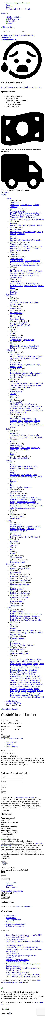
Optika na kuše (20, 412)
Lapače (12, 356)
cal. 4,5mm (14, 302)
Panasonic (19, 687)
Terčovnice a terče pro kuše (20, 406)
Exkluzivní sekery (16, 601)
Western (13, 630)
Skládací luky (15, 475)
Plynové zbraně (15, 230)
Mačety (32, 500)
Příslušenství (10, 350)
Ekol (26, 670)
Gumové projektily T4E (19, 323)
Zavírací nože (34, 265)
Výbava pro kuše (16, 402)
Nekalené (20, 537)
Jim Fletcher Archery (28, 678)
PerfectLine (36, 687)
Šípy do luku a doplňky (26, 477)
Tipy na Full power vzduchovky (12, 87)
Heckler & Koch (28, 674)
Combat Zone (21, 668)
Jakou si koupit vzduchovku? (16, 939)
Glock (12, 284)
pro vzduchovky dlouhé (23, 385)
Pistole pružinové (16, 248)
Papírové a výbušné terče (26, 356)
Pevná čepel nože (27, 498)
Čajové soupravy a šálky (33, 620)
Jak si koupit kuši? (12, 953)
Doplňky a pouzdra (17, 425)
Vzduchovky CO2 (17, 215)
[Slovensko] (10, 21)
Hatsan (18, 674)
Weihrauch (27, 697)
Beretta (35, 664)
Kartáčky (13, 365)
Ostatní (19, 367)
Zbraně (8, 198)
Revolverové (23, 346)
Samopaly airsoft (16, 277)
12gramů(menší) (16, 340)
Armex (17, 662)
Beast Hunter (27, 664)
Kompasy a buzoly (17, 263)
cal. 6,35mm (33, 302)
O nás (8, 5)
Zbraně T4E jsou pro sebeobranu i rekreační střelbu (24, 941)
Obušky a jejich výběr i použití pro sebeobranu (23, 974)
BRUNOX (33, 666)
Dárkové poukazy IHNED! (20, 568)
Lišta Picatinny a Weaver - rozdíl (17, 972)
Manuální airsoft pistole (18, 271)
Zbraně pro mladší (16, 259)
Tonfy (27, 537)
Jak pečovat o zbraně (13, 970)
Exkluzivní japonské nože (19, 504)
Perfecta (27, 687)
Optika (8, 429)
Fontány (23, 645)
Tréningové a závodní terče (29, 358)
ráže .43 (27, 325)
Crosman (30, 668)
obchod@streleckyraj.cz (24, 906)
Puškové (13, 348)
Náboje (40, 232)
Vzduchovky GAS (32, 215)
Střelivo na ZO (15, 344)
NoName (26, 684)
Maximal (28, 682)
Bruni (26, 666)
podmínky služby (17, 982)
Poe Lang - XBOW (26, 689)
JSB (38, 678)
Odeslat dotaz (6, 814)
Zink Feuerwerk (38, 697)
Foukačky (13, 481)
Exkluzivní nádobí (30, 618)
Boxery (13, 554)
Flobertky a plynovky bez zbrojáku (18, 9)
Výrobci (13, 657)
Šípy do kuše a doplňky (26, 468)
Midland (13, 684)
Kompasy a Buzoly (17, 516)
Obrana (8, 520)
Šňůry (20, 365)
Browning (18, 666)
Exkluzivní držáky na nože (20, 581)
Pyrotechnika (15, 643)
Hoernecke (27, 676)
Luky (12, 473)
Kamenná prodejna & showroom (17, 3)
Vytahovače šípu (24, 408)
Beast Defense (15, 664)
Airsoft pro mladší (16, 261)
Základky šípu (26, 423)
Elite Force (33, 670)
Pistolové (13, 346)
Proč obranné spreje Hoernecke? (17, 960)
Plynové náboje (15, 317)
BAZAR (13, 292)
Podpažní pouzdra (24, 375)
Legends (13, 682)
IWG (39, 676)
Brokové (21, 348)
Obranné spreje (15, 525)
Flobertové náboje (16, 313)
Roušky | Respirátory (18, 649)
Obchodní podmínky (13, 920)
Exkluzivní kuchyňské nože (20, 593)
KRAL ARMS (35, 680)
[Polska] (9, 23)
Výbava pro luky (16, 417)
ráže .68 (20, 325)
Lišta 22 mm (25, 448)
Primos (36, 689)
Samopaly (13, 238)
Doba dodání (10, 916)
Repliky (13, 628)
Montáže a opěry (16, 446)
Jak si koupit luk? (12, 951)
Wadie (12, 697)
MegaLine (36, 682)
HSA (34, 676)
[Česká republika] (12, 19)
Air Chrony (20, 660)
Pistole (18, 633)
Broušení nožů (15, 572)
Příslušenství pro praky (24, 487)
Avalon (29, 662)
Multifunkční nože (21, 500)
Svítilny (13, 512)
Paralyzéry (14, 541)
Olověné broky (15, 304)
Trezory (13, 394)
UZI (30, 695)
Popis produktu (11, 742)
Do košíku (5, 192)
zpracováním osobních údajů (23, 797)
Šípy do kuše (15, 404)
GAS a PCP (14, 398)
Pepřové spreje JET (33, 527)
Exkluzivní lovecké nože (19, 597)
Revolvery (39, 633)
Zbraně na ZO (15, 281)
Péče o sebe (14, 624)
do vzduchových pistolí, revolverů (22, 383)
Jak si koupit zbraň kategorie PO (17, 937)
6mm (12, 319)
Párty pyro (30, 645)
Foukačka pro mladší (32, 261)
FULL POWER (16, 213)
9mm (22, 319)
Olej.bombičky (29, 365)
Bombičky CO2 (26, 205)
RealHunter (31, 691)
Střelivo (36, 205)
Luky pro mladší (31, 263)
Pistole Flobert (15, 225)
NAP (19, 684)
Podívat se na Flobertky (33, 87)
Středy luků (28, 421)
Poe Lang (13, 689)
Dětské (39, 477)
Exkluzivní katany (16, 589)
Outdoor (9, 460)
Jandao (17, 678)
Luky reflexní (26, 475)
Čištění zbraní (15, 363)
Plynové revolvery (29, 232)
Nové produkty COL (13, 703)
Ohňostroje (14, 645)
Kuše (12, 464)
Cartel (12, 668)
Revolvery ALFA (30, 286)
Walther (19, 697)
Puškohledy (14, 433)
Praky (41, 263)
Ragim (17, 691)
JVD (12, 680)
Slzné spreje (31, 529)
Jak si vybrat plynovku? (14, 945)
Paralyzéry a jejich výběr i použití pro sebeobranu (24, 949)
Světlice (13, 234)
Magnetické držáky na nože (25, 508)
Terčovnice (14, 358)
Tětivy (20, 421)
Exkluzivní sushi (16, 620)
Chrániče (13, 421)
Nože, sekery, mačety (18, 495)
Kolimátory (14, 441)
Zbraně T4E (14, 203)
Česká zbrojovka (32, 284)
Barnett (36, 662)
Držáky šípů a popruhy (23, 410)
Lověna (20, 682)
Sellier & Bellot (21, 693)
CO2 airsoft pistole (35, 271)
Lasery (12, 454)
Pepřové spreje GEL (17, 527)
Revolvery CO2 (26, 246)
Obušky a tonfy (15, 535)
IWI (11, 678)
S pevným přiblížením (18, 435)
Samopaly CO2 (15, 240)
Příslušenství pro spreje (18, 531)
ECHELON (20, 284)
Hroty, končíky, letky (28, 404)
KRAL (26, 680)
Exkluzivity (10, 564)
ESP (18, 672)
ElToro (12, 672)
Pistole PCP (37, 246)
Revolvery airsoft (32, 275)
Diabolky (13, 300)
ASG (24, 662)
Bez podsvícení (25, 437)
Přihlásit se (5, 858)
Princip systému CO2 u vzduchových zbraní (22, 947)
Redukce (19, 450)
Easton (20, 670)
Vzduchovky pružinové (31, 213)
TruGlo (18, 695)
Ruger (12, 693)
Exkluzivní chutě (16, 614)
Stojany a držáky (16, 635)
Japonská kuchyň (16, 606)
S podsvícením (37, 437)
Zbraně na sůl (15, 254)
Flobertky (13, 223)
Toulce (17, 423)
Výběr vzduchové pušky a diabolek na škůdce (22, 976)
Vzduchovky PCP (16, 217)
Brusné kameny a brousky (26, 502)
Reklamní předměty (17, 639)
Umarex (25, 695)
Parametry (9, 744)
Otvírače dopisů (23, 630)
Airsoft (12, 269)
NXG (33, 684)
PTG (12, 691)
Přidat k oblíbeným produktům (12, 738)
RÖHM (40, 691)
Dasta (37, 668)
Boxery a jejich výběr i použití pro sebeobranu (22, 968)
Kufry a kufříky (15, 373)
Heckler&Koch (15, 676)
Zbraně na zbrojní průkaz (19, 653)
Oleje (38, 365)
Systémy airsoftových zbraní (16, 962)
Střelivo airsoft (15, 273)
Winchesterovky (30, 217)
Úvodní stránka (11, 701)
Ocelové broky (15, 308)
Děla (32, 630)
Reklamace (10, 922)
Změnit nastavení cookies (15, 926)
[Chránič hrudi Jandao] (9, 709)
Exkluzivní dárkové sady (19, 576)
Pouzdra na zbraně (17, 371)
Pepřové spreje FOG (17, 529)
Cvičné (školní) (31, 348)
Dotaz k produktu (12, 747)
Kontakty (9, 7)
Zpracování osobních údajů (15, 924)
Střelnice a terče (16, 354)
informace (4, 13)
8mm (17, 319)
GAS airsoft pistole (17, 275)
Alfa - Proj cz (30, 660)
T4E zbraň (14, 545)
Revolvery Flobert (28, 225)
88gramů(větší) (28, 340)
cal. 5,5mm (24, 302)
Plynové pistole (15, 232)
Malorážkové (34, 346)
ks (2, 734)
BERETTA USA (16, 286)
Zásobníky (14, 207)
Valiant (36, 695)
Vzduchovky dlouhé (17, 211)
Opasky (20, 377)
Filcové (13, 367)
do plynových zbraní (23, 387)
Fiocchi (23, 672)
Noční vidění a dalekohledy (20, 458)
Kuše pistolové (15, 466)
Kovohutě (18, 680)
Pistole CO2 (14, 246)
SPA (30, 693)
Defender (13, 670)
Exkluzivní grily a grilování (20, 616)
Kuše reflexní (27, 466)
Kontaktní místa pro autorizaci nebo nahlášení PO (24, 935)
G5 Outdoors (32, 672)
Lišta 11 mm (14, 448)
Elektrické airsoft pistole (31, 273)
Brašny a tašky (28, 373)
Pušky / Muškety (28, 633)
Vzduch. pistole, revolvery (19, 244)
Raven (23, 691)
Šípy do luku (15, 419)
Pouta (12, 549)
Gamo (12, 674)
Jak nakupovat (11, 918)
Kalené (12, 537)
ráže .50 (13, 325)
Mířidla (35, 423)
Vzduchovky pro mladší (26, 219)
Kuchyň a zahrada (16, 612)
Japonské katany (16, 491)
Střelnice (39, 356)
